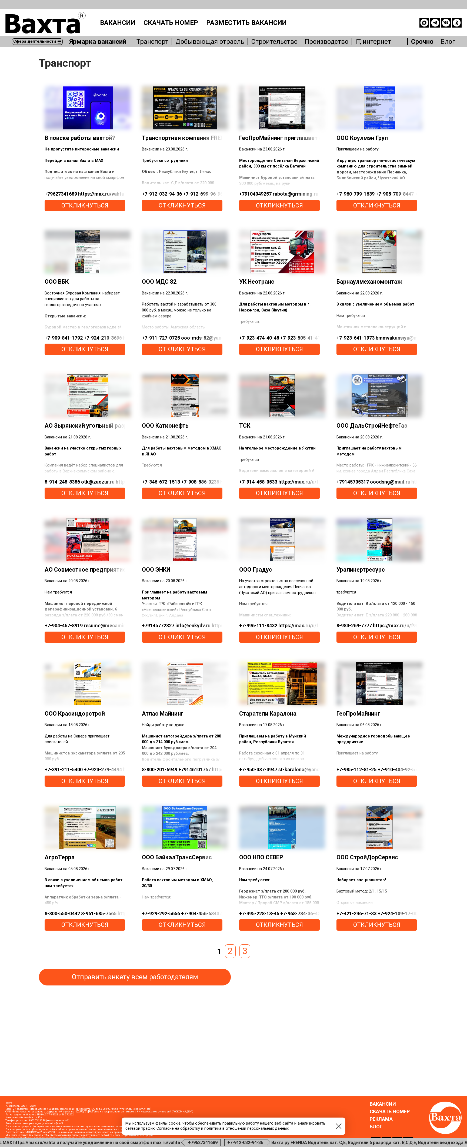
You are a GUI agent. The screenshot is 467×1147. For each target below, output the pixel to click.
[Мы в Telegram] (435, 23)
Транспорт (152, 41)
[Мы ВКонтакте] (446, 23)
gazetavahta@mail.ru (54, 1123)
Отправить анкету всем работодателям (135, 977)
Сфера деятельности (34, 41)
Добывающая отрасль (209, 41)
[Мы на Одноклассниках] (457, 23)
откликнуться (84, 205)
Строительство (274, 41)
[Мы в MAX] (424, 23)
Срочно (422, 41)
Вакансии (117, 22)
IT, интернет (373, 41)
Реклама (381, 1119)
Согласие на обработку (178, 1128)
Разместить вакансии (246, 22)
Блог (448, 41)
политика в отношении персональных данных (246, 1128)
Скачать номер (171, 22)
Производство (326, 41)
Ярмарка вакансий (97, 41)
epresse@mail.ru (85, 1109)
